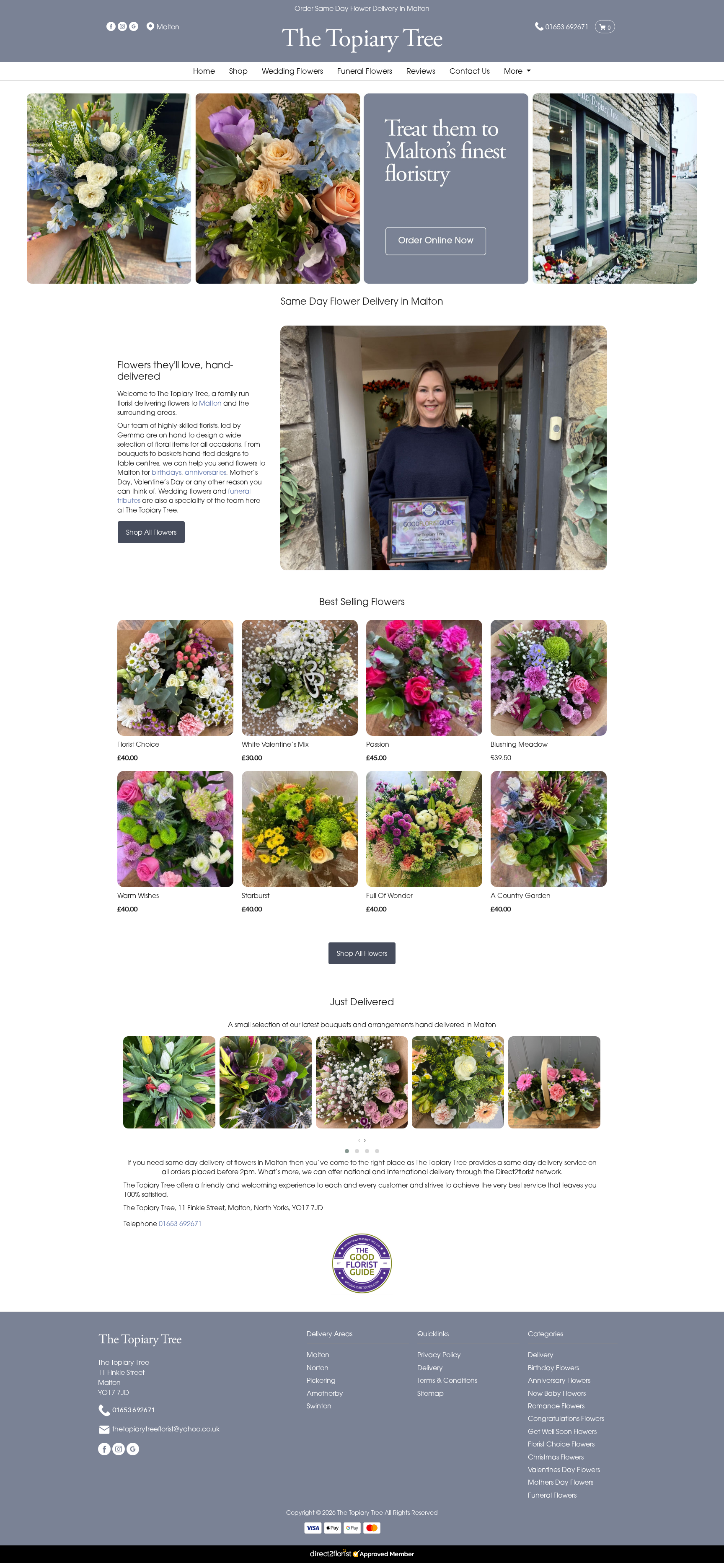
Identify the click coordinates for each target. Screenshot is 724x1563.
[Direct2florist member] (362, 1554)
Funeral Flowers (364, 71)
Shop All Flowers (151, 532)
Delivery (430, 1368)
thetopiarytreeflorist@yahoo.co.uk (166, 1429)
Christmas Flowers (556, 1457)
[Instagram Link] (122, 27)
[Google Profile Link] (133, 27)
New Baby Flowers (557, 1393)
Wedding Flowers (292, 71)
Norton (317, 1368)
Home (204, 71)
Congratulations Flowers (566, 1418)
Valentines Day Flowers (564, 1469)
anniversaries (205, 472)
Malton (210, 403)
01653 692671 (567, 27)
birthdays (166, 472)
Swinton (319, 1406)
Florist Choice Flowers (561, 1444)
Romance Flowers (556, 1406)
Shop (238, 71)
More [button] (514, 71)
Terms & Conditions (447, 1380)
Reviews (420, 71)
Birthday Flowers (553, 1368)
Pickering (321, 1380)
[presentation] (359, 1140)
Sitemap (430, 1393)
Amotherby (325, 1393)
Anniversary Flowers (559, 1380)
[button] (347, 1151)
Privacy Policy (439, 1355)
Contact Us (470, 71)
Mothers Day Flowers (560, 1482)
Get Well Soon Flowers (562, 1431)
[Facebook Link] (111, 27)
